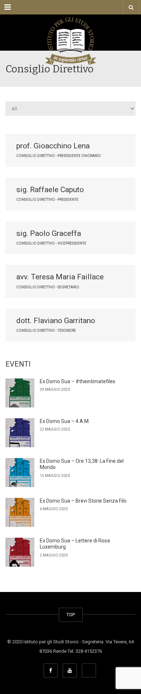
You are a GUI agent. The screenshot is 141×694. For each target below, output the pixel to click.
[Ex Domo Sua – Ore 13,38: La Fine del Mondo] (19, 472)
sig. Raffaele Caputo (50, 189)
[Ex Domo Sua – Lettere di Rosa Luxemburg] (19, 552)
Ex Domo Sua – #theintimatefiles (77, 381)
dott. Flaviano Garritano (55, 320)
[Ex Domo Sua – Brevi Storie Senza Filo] (19, 512)
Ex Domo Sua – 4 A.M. (65, 421)
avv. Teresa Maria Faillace (60, 276)
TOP (71, 614)
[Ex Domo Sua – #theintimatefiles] (19, 392)
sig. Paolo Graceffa (48, 233)
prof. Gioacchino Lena (53, 145)
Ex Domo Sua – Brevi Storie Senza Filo (83, 501)
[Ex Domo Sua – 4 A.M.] (19, 432)
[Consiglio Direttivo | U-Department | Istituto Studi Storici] (70, 32)
